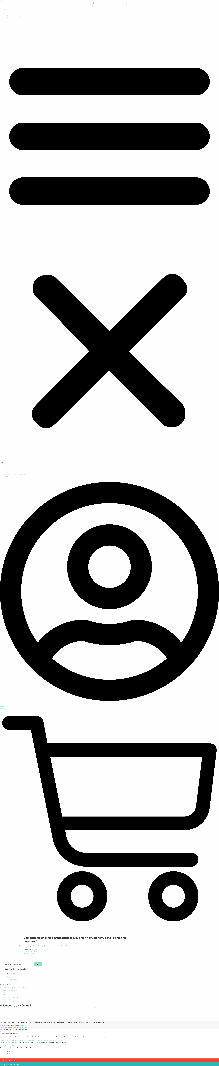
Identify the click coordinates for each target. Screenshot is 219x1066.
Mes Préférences (11, 1025)
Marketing (16, 1040)
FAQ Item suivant (29, 953)
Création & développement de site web (18, 18)
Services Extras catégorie (14, 16)
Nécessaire (3, 1040)
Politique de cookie (21, 1027)
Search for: (8, 964)
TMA (10, 976)
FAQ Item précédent (30, 951)
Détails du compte (38, 946)
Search (38, 964)
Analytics (10, 1040)
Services (6, 14)
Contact (5, 20)
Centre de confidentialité (7, 1027)
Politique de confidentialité (43, 1040)
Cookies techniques (6, 1046)
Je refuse (20, 1025)
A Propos (6, 12)
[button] (109, 243)
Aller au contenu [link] (5, 1)
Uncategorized (13, 979)
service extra (12, 973)
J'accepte (3, 1025)
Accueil (5, 10)
